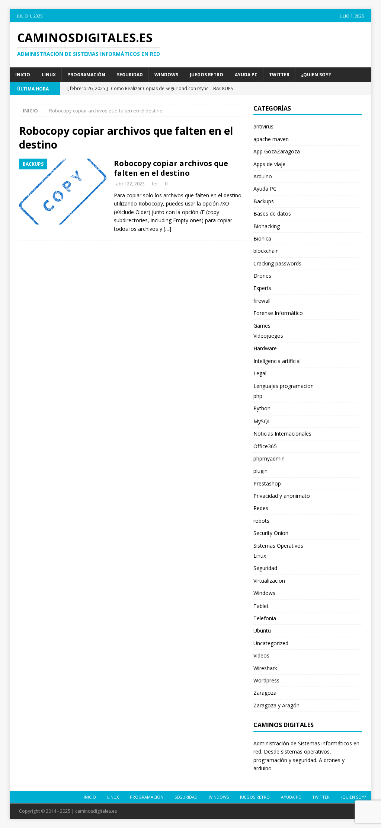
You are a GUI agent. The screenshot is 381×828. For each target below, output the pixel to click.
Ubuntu (262, 630)
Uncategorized (270, 643)
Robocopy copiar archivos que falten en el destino (171, 168)
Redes (260, 508)
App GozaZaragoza (276, 151)
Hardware (265, 348)
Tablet (261, 605)
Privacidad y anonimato (281, 495)
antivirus (263, 126)
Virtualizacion (269, 580)
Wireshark (265, 668)
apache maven (271, 139)
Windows (166, 74)
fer (154, 183)
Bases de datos (272, 213)
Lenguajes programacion (283, 385)
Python (261, 408)
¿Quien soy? (316, 74)
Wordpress (266, 680)
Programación (86, 74)
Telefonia (264, 618)
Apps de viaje (269, 164)
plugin (260, 470)
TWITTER (279, 74)
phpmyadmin (269, 458)
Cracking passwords (277, 263)
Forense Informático (278, 312)
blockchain (266, 250)
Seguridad (130, 74)
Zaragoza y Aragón (276, 705)
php (257, 395)
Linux (49, 74)
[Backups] (62, 191)
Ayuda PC (246, 74)
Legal (259, 373)
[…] (167, 228)
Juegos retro (206, 74)
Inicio (22, 74)
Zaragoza (264, 692)
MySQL (262, 421)
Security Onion (270, 532)
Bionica (262, 238)
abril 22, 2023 (130, 183)
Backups (263, 201)
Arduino (262, 176)
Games (261, 325)
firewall (261, 300)
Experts (262, 288)
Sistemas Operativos (278, 545)
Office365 (265, 446)
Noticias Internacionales (282, 433)
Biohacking (266, 226)
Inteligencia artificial (277, 360)
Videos (261, 655)
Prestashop (267, 483)
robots (261, 520)
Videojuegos (268, 335)
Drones (262, 275)
